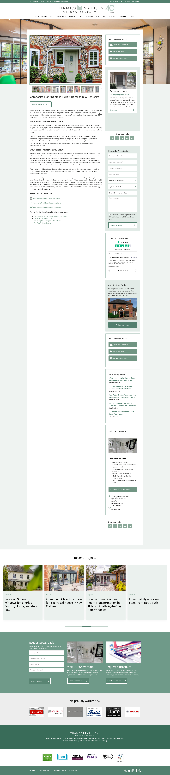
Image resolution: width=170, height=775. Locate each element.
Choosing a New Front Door (43, 218)
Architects (112, 16)
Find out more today (122, 325)
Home (37, 16)
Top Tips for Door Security (42, 223)
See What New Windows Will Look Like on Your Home (121, 413)
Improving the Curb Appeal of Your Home (47, 221)
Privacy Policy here (46, 646)
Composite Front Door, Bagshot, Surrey (46, 198)
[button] (69, 626)
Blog (97, 16)
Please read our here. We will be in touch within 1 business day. (122, 217)
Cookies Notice (44, 770)
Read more (113, 125)
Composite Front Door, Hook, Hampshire (47, 208)
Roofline (72, 16)
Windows (44, 16)
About (104, 16)
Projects (80, 16)
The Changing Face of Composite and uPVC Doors (50, 216)
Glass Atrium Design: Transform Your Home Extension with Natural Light (122, 396)
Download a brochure (121, 45)
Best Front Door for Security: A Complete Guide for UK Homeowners (122, 404)
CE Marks (32, 770)
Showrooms (122, 16)
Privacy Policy (126, 215)
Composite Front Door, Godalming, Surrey (47, 203)
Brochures (89, 16)
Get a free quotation (120, 51)
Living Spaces (61, 16)
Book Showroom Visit (76, 681)
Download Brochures (114, 681)
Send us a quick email (120, 58)
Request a (39, 104)
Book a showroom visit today (120, 489)
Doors (52, 16)
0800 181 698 (115, 509)
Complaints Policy (59, 770)
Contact (132, 16)
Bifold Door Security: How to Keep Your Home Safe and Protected (122, 379)
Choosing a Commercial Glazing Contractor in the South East (120, 387)
